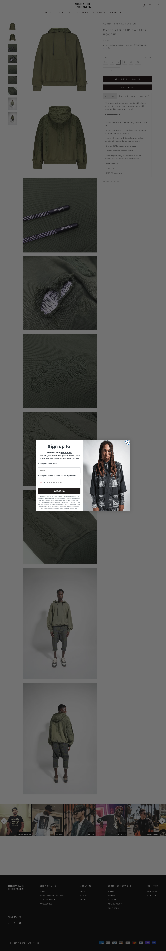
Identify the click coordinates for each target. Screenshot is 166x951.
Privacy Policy (63, 508)
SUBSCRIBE (59, 490)
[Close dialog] (127, 443)
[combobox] (42, 482)
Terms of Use (73, 508)
